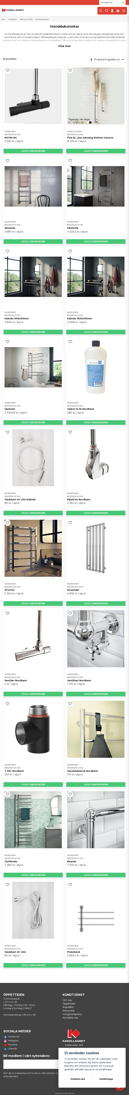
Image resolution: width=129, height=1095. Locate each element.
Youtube (12, 1044)
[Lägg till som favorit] (106, 10)
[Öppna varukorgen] (118, 10)
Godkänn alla (78, 1079)
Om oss (67, 1000)
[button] (8, 70)
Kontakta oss (70, 1017)
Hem (3, 19)
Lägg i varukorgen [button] (33, 241)
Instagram (13, 1040)
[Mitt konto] (112, 10)
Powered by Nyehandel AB (64, 1093)
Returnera (68, 1010)
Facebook (13, 1036)
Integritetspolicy (72, 1014)
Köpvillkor (68, 1007)
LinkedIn (12, 1048)
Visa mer (64, 46)
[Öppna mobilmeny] (123, 10)
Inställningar (106, 1079)
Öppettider (69, 1003)
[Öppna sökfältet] (101, 10)
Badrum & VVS (26, 19)
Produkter (13, 19)
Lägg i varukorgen (33, 151)
